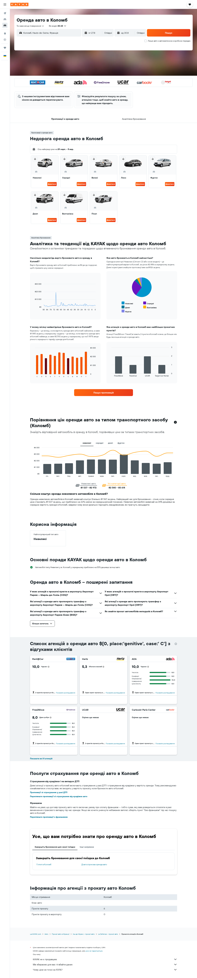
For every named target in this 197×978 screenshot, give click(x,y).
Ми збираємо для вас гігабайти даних (53, 964)
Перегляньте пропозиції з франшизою (49, 817)
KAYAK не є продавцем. (45, 959)
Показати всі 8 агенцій (41, 758)
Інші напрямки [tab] (87, 847)
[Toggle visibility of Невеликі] (127, 303)
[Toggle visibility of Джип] (126, 307)
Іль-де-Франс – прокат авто (84, 934)
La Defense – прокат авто (108, 934)
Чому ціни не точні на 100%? (47, 969)
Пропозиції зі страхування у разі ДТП (48, 792)
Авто (46, 934)
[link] (103, 392)
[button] (5, 4)
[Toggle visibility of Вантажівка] (150, 307)
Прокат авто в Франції (60, 934)
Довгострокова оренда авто (94, 864)
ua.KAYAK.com (35, 934)
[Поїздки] (5, 48)
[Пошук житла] (5, 19)
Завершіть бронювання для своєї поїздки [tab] (55, 847)
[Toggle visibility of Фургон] (126, 311)
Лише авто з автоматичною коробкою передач (169, 41)
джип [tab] (110, 443)
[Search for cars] (5, 25)
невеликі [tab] (87, 443)
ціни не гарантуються (93, 951)
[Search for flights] (5, 13)
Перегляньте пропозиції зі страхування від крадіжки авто (58, 796)
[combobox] (30, 25)
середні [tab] (99, 443)
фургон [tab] (121, 443)
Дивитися (52, 184)
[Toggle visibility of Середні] (148, 303)
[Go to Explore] (5, 33)
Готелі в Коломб (43, 864)
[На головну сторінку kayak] (19, 4)
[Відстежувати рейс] (5, 39)
